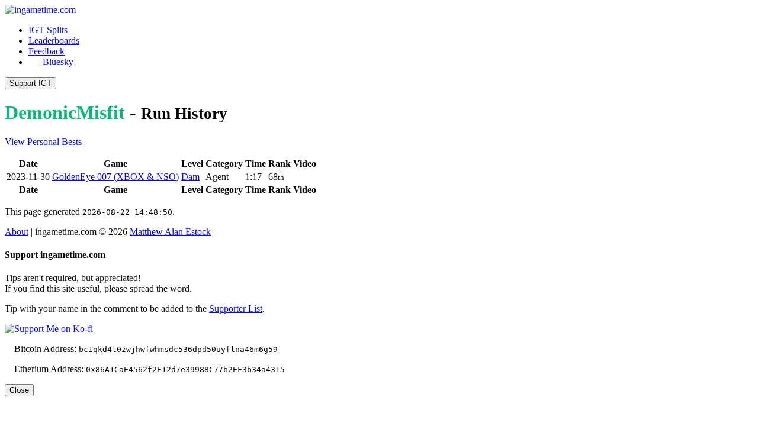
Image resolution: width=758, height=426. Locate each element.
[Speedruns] (273, 232)
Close (19, 390)
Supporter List (235, 309)
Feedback (46, 51)
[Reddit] (264, 232)
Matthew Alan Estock (170, 232)
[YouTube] (254, 232)
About (16, 232)
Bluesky (56, 62)
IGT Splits (48, 30)
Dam (190, 177)
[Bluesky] (216, 232)
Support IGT (30, 83)
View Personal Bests (43, 142)
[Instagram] (245, 232)
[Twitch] (235, 232)
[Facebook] (226, 232)
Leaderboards (53, 41)
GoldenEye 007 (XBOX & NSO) (115, 177)
